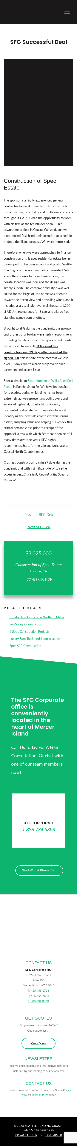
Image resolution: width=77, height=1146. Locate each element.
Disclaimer (54, 1135)
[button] (38, 1043)
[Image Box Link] (38, 821)
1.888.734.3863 (38, 1001)
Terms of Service (41, 1094)
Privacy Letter (26, 1135)
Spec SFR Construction (25, 645)
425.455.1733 (40, 990)
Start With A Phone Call (39, 870)
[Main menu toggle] (67, 12)
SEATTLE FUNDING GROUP (43, 1125)
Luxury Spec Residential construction (34, 638)
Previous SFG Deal (38, 514)
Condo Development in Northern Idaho (36, 617)
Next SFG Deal (38, 526)
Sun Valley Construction (25, 624)
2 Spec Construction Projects (29, 631)
